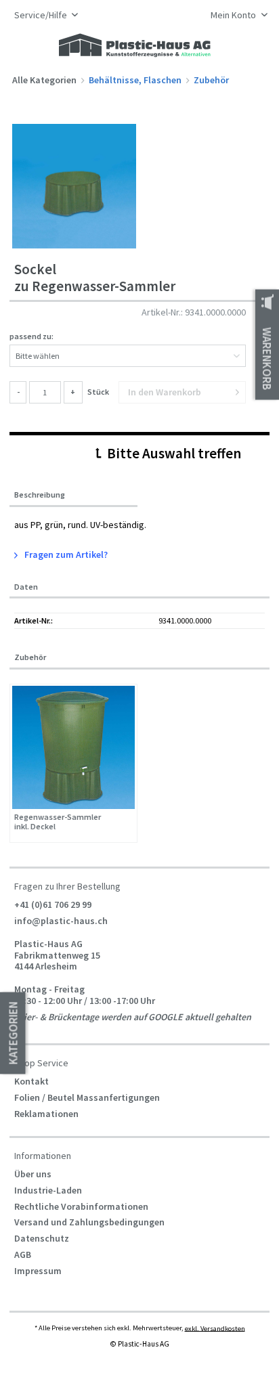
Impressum (38, 1271)
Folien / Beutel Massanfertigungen (87, 1097)
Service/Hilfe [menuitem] (41, 15)
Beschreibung (39, 495)
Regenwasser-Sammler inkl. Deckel (57, 822)
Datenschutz (41, 1238)
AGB (22, 1254)
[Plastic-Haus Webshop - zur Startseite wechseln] (135, 46)
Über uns (32, 1174)
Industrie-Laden (48, 1190)
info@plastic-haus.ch (61, 921)
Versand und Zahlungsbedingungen (89, 1222)
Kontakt (31, 1081)
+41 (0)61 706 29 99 (52, 904)
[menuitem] (235, 16)
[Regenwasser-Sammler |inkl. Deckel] (73, 747)
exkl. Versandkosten (215, 1328)
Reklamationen (46, 1114)
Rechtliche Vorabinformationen (81, 1206)
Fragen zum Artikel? (65, 554)
